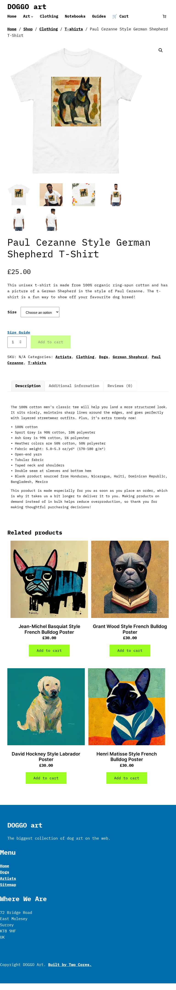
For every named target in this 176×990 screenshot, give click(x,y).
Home (11, 29)
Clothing (48, 29)
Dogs (103, 356)
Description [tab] (28, 385)
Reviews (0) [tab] (120, 385)
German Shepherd (130, 356)
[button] (161, 50)
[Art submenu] (32, 16)
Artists (63, 356)
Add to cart (50, 342)
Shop (28, 29)
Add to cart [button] (49, 650)
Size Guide (18, 332)
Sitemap (8, 884)
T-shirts (74, 29)
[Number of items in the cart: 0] (164, 16)
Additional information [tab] (74, 385)
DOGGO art (27, 6)
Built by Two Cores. (70, 964)
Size (12, 312)
